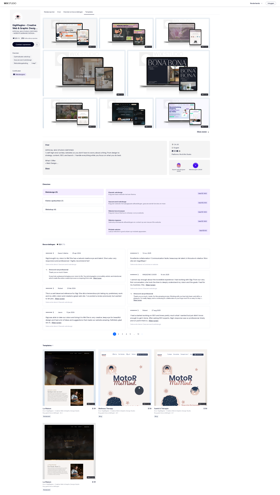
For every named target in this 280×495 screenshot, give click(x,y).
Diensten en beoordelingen (73, 12)
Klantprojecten (49, 12)
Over (59, 12)
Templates (89, 12)
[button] (70, 33)
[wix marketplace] (10, 3)
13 (138, 334)
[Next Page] (142, 334)
